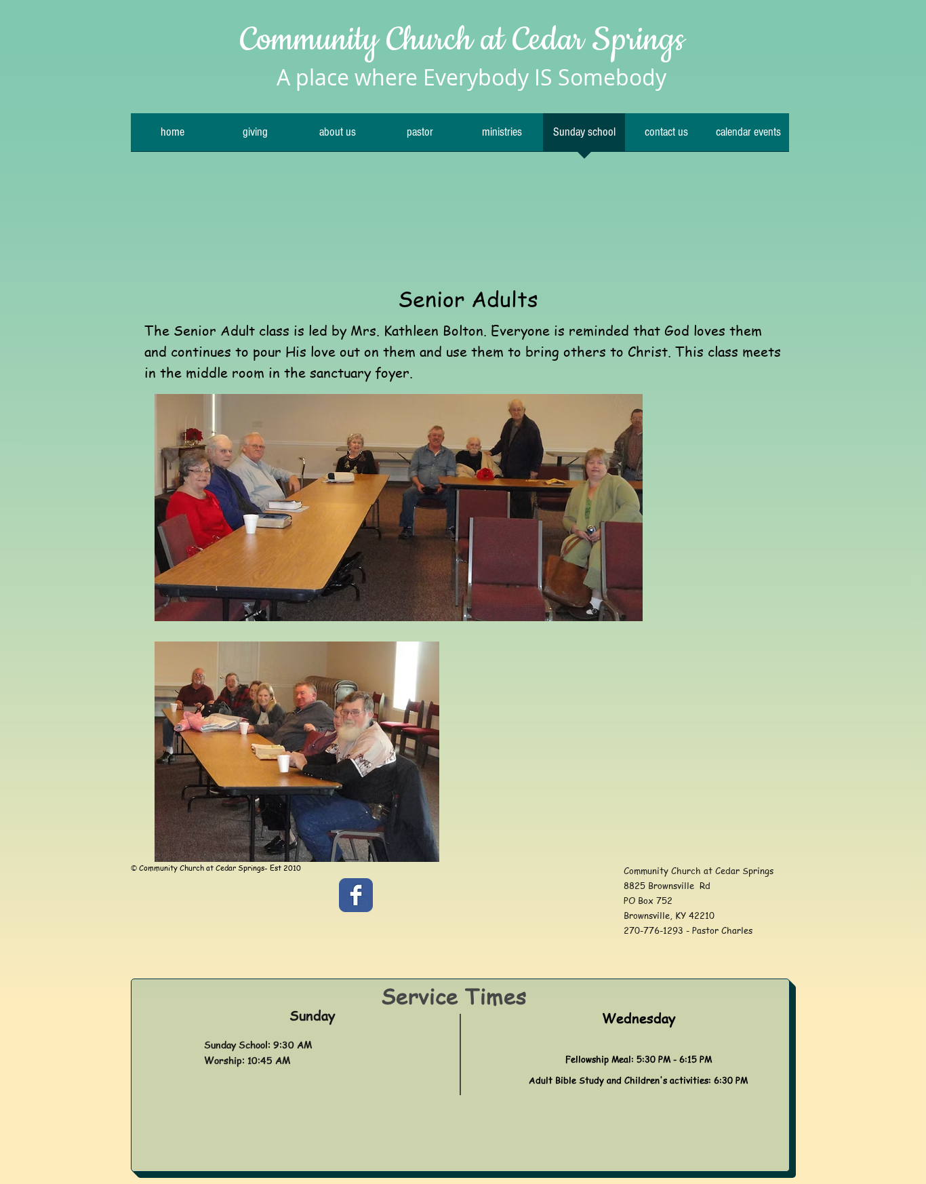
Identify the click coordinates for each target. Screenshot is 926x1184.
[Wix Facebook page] (356, 895)
